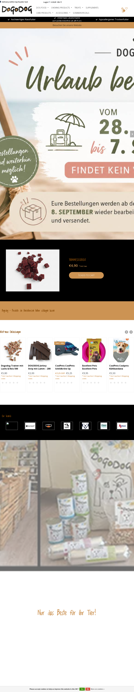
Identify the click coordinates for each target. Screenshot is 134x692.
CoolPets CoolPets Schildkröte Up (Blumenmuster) (65, 368)
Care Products (43, 13)
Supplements (92, 7)
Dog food (41, 7)
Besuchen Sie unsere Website (67, 25)
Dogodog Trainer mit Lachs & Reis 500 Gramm (12, 368)
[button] (2, 134)
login (46, 2)
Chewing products (60, 7)
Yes (82, 689)
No (88, 689)
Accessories (62, 13)
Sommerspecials (81, 13)
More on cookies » (97, 689)
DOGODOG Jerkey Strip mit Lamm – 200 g (39, 368)
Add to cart (88, 275)
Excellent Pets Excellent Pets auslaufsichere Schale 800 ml (93, 370)
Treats (78, 7)
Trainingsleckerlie (77, 259)
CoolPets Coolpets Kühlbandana (119, 367)
